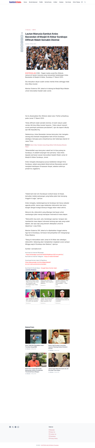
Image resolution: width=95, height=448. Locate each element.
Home (25, 2)
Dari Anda (68, 2)
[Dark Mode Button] (82, 2)
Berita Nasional (33, 2)
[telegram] (22, 45)
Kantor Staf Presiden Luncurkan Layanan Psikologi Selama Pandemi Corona (57, 347)
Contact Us (53, 434)
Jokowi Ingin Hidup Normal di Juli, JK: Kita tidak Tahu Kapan (58, 369)
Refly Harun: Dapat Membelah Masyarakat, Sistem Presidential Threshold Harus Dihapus (34, 370)
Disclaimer (53, 436)
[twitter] (22, 39)
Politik (41, 2)
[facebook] (22, 36)
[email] (22, 50)
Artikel (55, 2)
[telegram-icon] (15, 427)
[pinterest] (22, 48)
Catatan (61, 2)
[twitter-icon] (13, 427)
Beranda (52, 430)
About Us (52, 432)
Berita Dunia (48, 2)
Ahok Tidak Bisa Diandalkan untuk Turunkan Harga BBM (34, 346)
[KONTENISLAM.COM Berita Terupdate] (15, 2)
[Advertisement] (47, 16)
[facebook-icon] (10, 427)
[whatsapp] (22, 42)
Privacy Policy (54, 438)
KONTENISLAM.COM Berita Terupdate (50, 445)
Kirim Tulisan (76, 2)
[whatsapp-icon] (18, 427)
